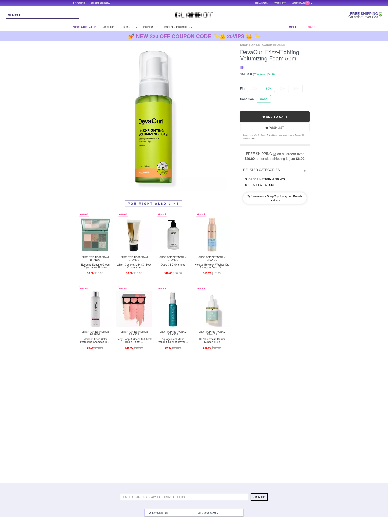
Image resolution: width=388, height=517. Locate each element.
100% (254, 88)
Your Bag (300, 3)
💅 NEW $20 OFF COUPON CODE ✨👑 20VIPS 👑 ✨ (194, 36)
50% (283, 88)
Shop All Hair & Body (259, 185)
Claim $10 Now (100, 3)
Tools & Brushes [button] (176, 27)
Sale (311, 27)
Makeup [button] (108, 27)
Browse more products (276, 198)
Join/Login (261, 3)
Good (264, 99)
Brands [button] (129, 27)
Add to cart (276, 117)
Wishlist (276, 128)
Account (79, 3)
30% (296, 88)
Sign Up (259, 497)
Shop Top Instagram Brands (265, 179)
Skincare (150, 27)
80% (269, 88)
